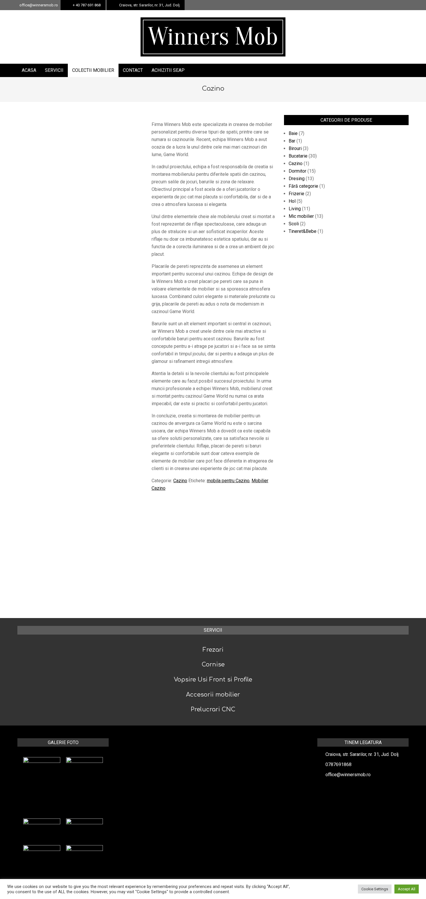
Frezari (213, 649)
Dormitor (297, 171)
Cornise (213, 664)
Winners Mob (213, 37)
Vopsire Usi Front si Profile (213, 679)
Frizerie (296, 193)
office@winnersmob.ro (348, 774)
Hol (292, 201)
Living (295, 208)
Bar (292, 141)
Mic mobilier (301, 216)
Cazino (180, 480)
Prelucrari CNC (213, 709)
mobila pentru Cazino (228, 480)
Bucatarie (298, 156)
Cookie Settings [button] (374, 889)
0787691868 (338, 764)
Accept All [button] (406, 889)
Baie (293, 133)
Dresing (297, 178)
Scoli (294, 223)
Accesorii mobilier (213, 694)
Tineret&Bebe (302, 231)
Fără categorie (303, 186)
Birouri (295, 148)
